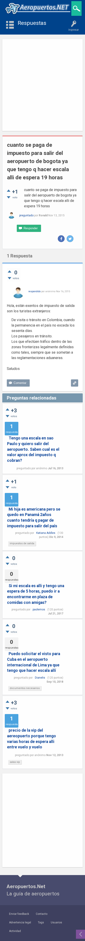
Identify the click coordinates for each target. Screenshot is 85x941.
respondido (34, 291)
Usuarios (56, 922)
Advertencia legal (20, 922)
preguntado (26, 215)
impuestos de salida (22, 543)
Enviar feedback (19, 913)
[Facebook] (61, 238)
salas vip (15, 762)
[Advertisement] (42, 85)
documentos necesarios (25, 688)
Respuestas (32, 23)
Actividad (15, 931)
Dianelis (40, 677)
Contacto (41, 913)
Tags (41, 922)
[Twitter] (70, 238)
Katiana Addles (45, 533)
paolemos (39, 609)
